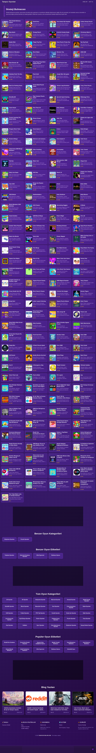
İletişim (60, 725)
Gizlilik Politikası (25, 728)
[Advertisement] (48, 749)
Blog (22, 725)
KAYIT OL (91, 1)
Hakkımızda (43, 725)
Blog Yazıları (48, 687)
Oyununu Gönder (6, 725)
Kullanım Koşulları (25, 726)
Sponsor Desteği (82, 725)
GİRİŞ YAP (85, 1)
